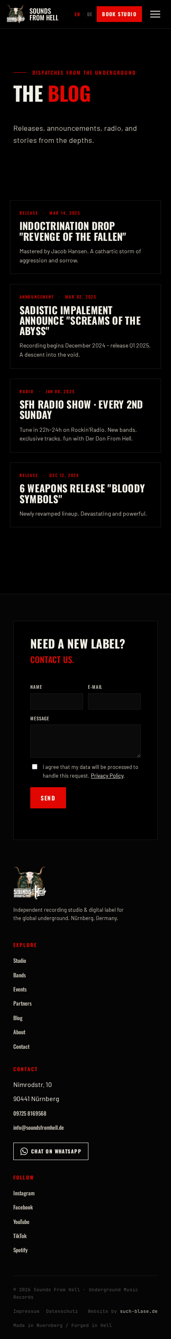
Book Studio (119, 13)
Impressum (26, 1311)
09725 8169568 (29, 1113)
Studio (19, 960)
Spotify (20, 1250)
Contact (21, 1046)
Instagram (23, 1193)
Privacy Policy (107, 775)
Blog (17, 1017)
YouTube (21, 1221)
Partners (22, 1003)
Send (48, 797)
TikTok (20, 1235)
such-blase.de (139, 1311)
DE (90, 14)
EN (77, 14)
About (19, 1032)
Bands (19, 975)
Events (20, 989)
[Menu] (155, 14)
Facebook (23, 1207)
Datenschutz (62, 1311)
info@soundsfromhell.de (38, 1127)
